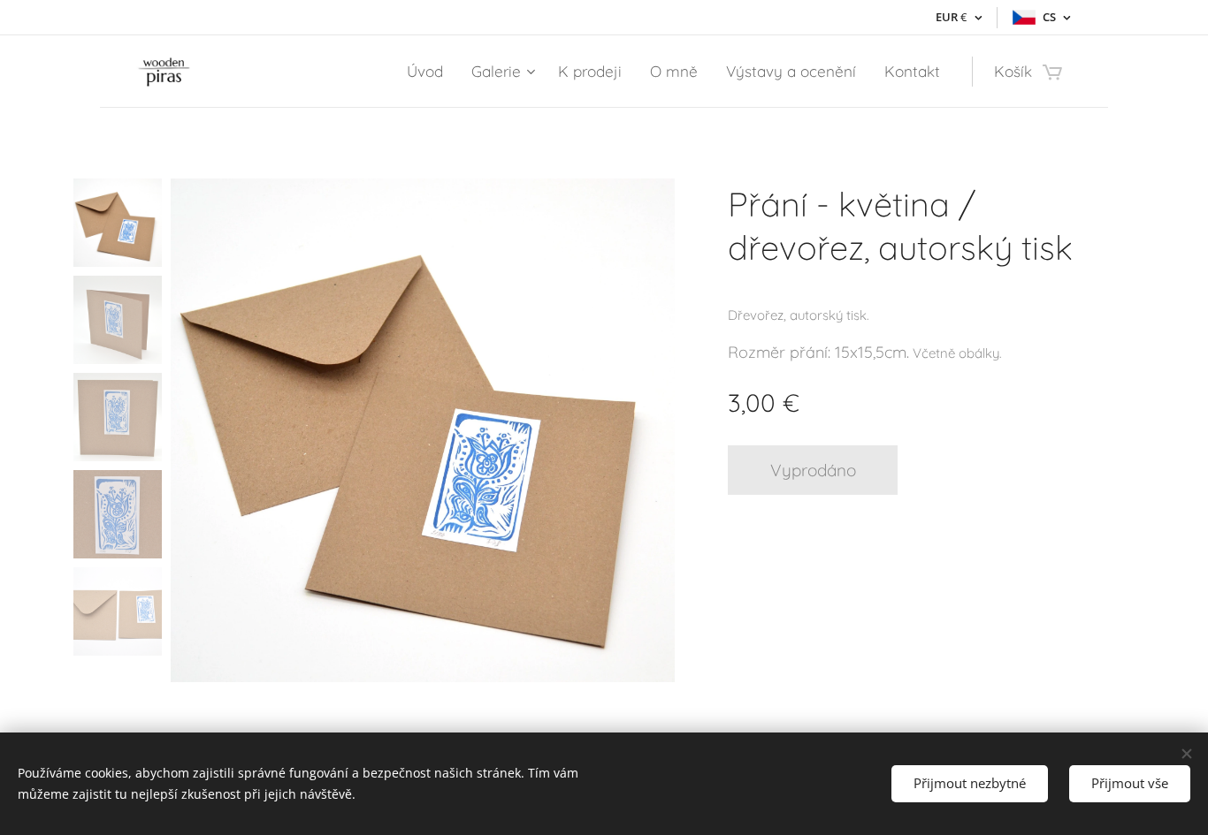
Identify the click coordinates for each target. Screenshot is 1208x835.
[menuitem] (429, 71)
